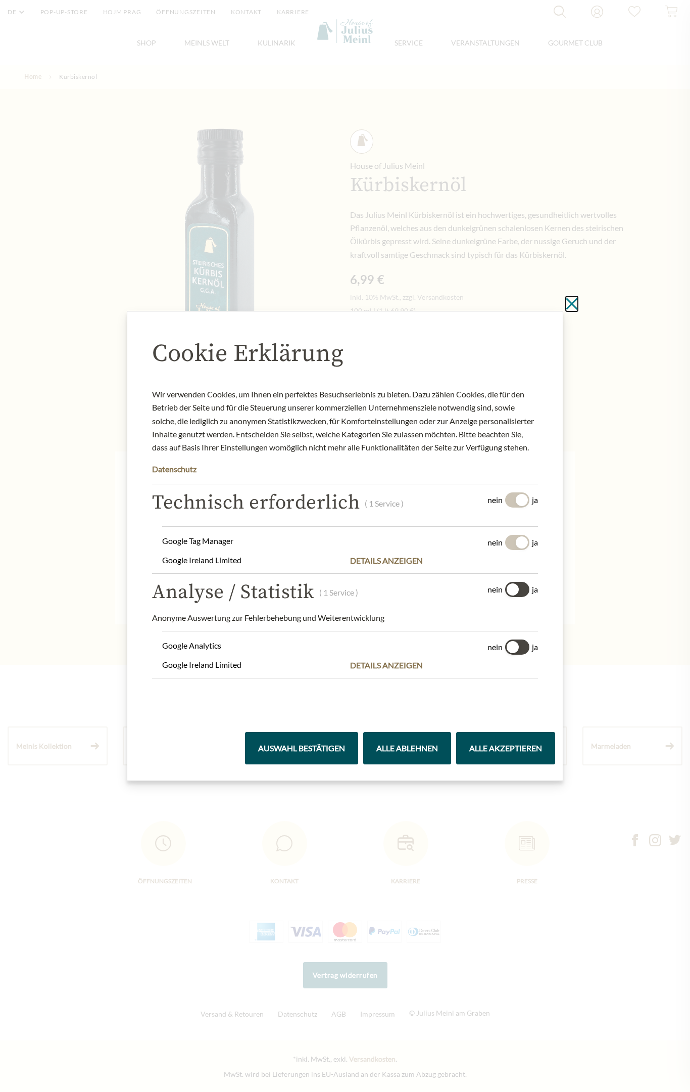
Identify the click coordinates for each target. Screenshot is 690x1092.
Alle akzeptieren (505, 748)
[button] (444, 560)
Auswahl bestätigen (301, 748)
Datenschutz (174, 469)
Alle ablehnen (407, 748)
